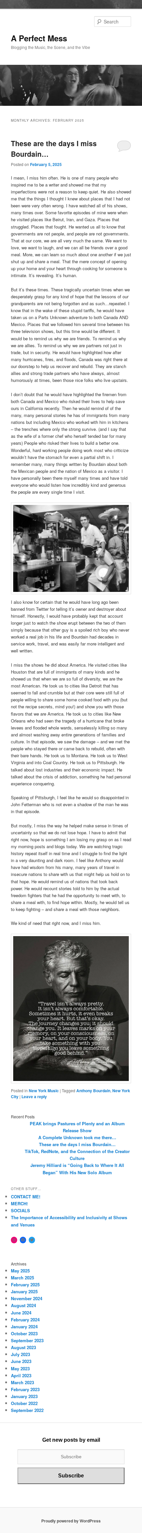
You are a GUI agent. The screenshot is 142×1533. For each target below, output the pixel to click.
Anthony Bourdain (93, 1091)
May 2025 (20, 1270)
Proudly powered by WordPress (71, 1521)
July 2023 (20, 1354)
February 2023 (25, 1389)
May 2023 (20, 1368)
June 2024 (21, 1312)
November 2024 (26, 1298)
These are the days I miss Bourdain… (77, 1144)
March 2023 (22, 1382)
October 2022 (24, 1403)
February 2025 (25, 1284)
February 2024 (25, 1319)
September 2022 (27, 1410)
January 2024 (24, 1326)
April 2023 (21, 1375)
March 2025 (22, 1277)
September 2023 (27, 1340)
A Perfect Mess (39, 38)
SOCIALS (20, 1210)
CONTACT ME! (25, 1196)
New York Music (44, 1091)
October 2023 (24, 1333)
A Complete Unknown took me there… (77, 1137)
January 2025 (24, 1291)
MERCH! (19, 1203)
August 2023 (23, 1347)
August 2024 (23, 1305)
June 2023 (21, 1361)
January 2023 (24, 1396)
